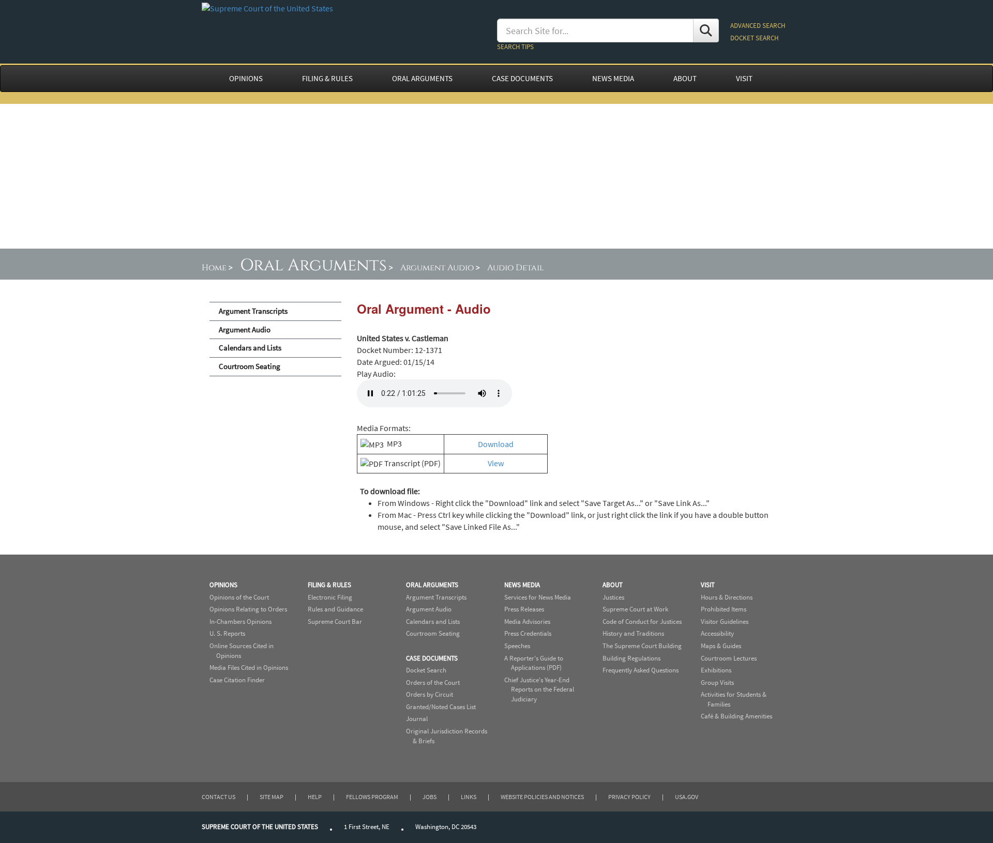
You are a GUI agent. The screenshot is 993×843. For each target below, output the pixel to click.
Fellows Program (372, 797)
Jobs (430, 797)
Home (214, 267)
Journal (417, 718)
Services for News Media (537, 597)
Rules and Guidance (335, 609)
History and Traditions (633, 633)
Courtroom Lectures (729, 658)
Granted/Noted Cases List (441, 706)
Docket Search (426, 670)
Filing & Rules (329, 584)
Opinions (223, 584)
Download (496, 444)
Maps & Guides (721, 645)
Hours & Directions (727, 597)
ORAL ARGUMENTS (422, 78)
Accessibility (717, 633)
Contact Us (218, 797)
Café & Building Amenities (736, 716)
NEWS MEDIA (613, 78)
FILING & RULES (327, 78)
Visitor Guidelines (724, 621)
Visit (708, 584)
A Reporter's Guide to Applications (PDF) (533, 663)
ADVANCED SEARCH (757, 25)
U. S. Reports (227, 633)
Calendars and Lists (250, 347)
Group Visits (717, 682)
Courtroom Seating (249, 366)
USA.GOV (686, 797)
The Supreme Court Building (642, 645)
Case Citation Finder (237, 680)
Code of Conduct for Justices (642, 621)
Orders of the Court (433, 682)
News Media (522, 584)
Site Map (271, 797)
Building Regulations (631, 658)
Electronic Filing (330, 597)
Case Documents (432, 658)
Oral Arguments (313, 265)
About (613, 584)
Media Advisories (527, 621)
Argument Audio (437, 267)
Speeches (517, 645)
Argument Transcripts (253, 311)
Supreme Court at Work (635, 609)
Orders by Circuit (429, 694)
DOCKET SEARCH (754, 38)
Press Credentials (527, 633)
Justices (613, 597)
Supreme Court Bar (335, 621)
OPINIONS (246, 78)
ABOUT (685, 78)
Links (468, 797)
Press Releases (524, 609)
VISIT (744, 78)
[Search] (706, 30)
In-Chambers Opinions (240, 621)
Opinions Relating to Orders (248, 609)
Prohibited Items (723, 609)
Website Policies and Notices (542, 797)
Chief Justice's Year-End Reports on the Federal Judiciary (539, 689)
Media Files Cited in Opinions (248, 667)
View (496, 463)
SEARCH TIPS (515, 46)
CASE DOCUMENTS (522, 78)
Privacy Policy (629, 797)
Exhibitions (716, 670)
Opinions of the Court (239, 597)
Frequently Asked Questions (641, 670)
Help (315, 797)
